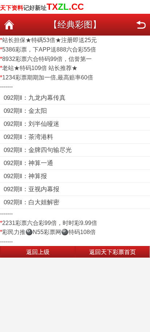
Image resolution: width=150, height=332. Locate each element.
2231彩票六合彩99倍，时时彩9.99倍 (49, 223)
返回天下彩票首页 (112, 252)
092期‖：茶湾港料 (28, 137)
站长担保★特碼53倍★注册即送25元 (49, 40)
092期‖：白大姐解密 (31, 202)
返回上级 (38, 252)
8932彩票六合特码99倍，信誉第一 (47, 59)
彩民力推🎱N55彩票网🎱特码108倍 (49, 232)
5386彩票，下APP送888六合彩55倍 (49, 49)
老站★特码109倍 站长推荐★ (40, 68)
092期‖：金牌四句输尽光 (38, 150)
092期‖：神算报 (25, 176)
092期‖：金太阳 (25, 110)
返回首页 (9, 24)
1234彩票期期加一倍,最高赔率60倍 (47, 77)
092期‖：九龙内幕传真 (35, 97)
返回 (140, 24)
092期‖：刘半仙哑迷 (31, 123)
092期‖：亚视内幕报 (31, 189)
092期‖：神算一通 (28, 163)
